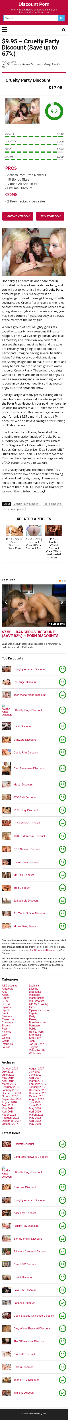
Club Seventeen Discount (29, 768)
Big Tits (6, 1010)
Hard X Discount (23, 1366)
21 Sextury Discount (26, 810)
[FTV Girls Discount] (6, 797)
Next (62, 601)
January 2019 (10, 1090)
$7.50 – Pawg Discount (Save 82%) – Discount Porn (34, 543)
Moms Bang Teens (25, 926)
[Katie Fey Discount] (6, 1213)
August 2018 (9, 1102)
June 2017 (35, 1074)
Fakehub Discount (24, 1302)
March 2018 (9, 1114)
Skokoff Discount (24, 1143)
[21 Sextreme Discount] (6, 823)
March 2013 (36, 1114)
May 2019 (8, 1077)
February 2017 (37, 1083)
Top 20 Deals (36, 1043)
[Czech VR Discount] (6, 1264)
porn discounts (53, 503)
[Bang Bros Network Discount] (6, 1157)
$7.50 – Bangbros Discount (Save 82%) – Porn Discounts (30, 634)
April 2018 (8, 1111)
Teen (32, 1040)
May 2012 (35, 1117)
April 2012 (35, 1120)
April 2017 (35, 1077)
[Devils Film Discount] (6, 752)
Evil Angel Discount (25, 682)
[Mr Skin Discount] (6, 875)
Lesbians (34, 985)
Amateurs (7, 988)
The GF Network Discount (42, 950)
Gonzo (6, 1037)
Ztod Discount (22, 887)
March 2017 (36, 1080)
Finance (6, 1031)
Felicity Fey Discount (26, 1225)
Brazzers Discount (25, 739)
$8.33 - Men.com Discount (29, 836)
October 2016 (37, 1096)
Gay (4, 1034)
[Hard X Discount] (6, 1367)
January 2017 (37, 1086)
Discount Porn (34, 4)
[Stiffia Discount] (6, 726)
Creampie (7, 1022)
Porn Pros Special (13, 509)
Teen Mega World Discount (30, 694)
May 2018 (8, 1108)
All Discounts (11, 64)
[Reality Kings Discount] (7, 710)
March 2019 (9, 1083)
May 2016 (35, 1108)
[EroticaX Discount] (6, 1354)
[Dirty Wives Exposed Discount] (6, 1328)
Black (5, 1013)
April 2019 (8, 1080)
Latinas (6, 1047)
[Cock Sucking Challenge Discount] (6, 1315)
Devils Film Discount (26, 752)
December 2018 (11, 1093)
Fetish (5, 1028)
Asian (5, 994)
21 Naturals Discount (26, 900)
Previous (5, 601)
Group (5, 1040)
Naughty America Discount (29, 669)
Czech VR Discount (25, 1264)
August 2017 (36, 1068)
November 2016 (38, 1093)
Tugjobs (33, 1047)
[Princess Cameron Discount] (6, 1251)
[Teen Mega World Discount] (6, 694)
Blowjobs (7, 1016)
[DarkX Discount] (6, 1277)
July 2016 (34, 1102)
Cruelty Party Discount (26, 503)
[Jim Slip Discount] (6, 1393)
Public (32, 1028)
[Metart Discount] (6, 784)
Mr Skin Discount (24, 874)
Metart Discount (23, 784)
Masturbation (36, 997)
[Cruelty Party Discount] (22, 111)
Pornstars (35, 1025)
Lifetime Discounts (31, 64)
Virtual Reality (37, 1050)
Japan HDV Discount (26, 1379)
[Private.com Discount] (6, 862)
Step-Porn (35, 1037)
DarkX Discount (23, 1277)
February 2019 (10, 1086)
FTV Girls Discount (25, 797)
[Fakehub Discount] (6, 1302)
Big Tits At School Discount (30, 913)
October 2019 (10, 1068)
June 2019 (8, 1074)
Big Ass (6, 1007)
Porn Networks (38, 1022)
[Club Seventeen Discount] (6, 768)
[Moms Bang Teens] (6, 926)
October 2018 (10, 1096)
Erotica (6, 1025)
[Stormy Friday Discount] (6, 1238)
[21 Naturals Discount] (6, 901)
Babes (5, 997)
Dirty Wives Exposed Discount (32, 1328)
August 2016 (36, 1099)
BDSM (6, 1003)
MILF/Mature (36, 1000)
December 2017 (11, 1120)
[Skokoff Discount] (6, 1144)
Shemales (35, 1034)
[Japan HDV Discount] (6, 1380)
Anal (4, 991)
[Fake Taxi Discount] (6, 1290)
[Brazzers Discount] (6, 739)
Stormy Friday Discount (28, 1238)
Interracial (7, 1043)
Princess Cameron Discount (30, 1251)
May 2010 (35, 1123)
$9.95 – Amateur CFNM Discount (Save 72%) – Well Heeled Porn (53, 548)
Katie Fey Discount (25, 1212)
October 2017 (10, 1123)
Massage (34, 994)
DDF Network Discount (27, 849)
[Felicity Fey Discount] (6, 1226)
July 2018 (7, 1105)
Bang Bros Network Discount (31, 1156)
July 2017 (34, 1071)
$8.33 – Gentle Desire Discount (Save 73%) (14, 543)
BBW (5, 1000)
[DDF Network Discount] (6, 849)
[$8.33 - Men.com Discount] (6, 836)
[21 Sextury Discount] (6, 810)
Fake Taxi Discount (25, 1289)
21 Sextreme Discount (27, 823)
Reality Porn (36, 1031)
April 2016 (35, 1111)
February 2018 (10, 1117)
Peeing (33, 1019)
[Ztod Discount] (6, 888)
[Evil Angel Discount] (6, 682)
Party (47, 64)
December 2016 (38, 1090)
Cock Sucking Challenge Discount (34, 1315)
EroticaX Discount (24, 1354)
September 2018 (11, 1099)
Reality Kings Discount (28, 710)
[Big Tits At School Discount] (6, 913)
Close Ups (8, 1019)
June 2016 (35, 1105)
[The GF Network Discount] (6, 1341)
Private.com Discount (26, 862)
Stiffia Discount (22, 726)
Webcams (35, 1053)
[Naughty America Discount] (6, 669)
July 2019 (7, 1071)
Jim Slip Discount (24, 1392)
